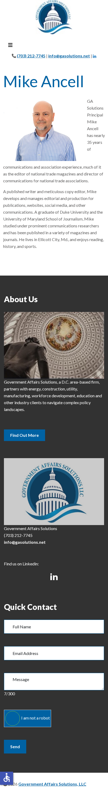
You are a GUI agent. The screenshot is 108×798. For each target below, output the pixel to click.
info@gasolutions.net (69, 55)
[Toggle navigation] (10, 45)
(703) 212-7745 (31, 55)
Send (15, 746)
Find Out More (24, 435)
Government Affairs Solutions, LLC (52, 783)
